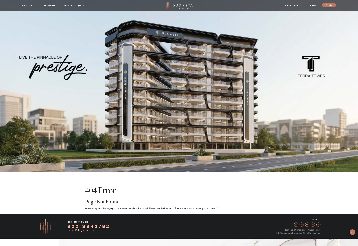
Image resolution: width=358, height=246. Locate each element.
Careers (312, 5)
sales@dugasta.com (81, 230)
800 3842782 (88, 226)
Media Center (292, 5)
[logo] (179, 5)
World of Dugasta (74, 5)
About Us (27, 5)
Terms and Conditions (295, 230)
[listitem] (296, 224)
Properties (50, 5)
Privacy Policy (314, 230)
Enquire (329, 5)
